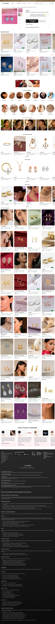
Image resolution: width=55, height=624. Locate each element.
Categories (19, 3)
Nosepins (26, 477)
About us (2, 452)
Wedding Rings (10, 483)
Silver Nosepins (33, 472)
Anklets (38, 477)
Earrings (7, 7)
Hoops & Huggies (13, 7)
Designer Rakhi (23, 486)
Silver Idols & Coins (40, 472)
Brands (12, 3)
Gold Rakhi (28, 486)
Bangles (23, 477)
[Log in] (50, 3)
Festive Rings (22, 483)
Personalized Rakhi (39, 486)
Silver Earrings (3, 472)
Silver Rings (14, 472)
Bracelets (10, 477)
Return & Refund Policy (4, 456)
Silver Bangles (28, 472)
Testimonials (3, 461)
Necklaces (6, 477)
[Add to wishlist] (12, 226)
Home (4, 7)
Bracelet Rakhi (32, 486)
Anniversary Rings (4, 483)
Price (29, 3)
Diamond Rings (14, 478)
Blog (2, 462)
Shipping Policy (3, 457)
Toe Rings (35, 477)
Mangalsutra (31, 477)
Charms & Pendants (18, 477)
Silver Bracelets (9, 472)
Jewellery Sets (42, 477)
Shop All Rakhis (17, 486)
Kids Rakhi (44, 486)
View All (51, 31)
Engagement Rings (16, 483)
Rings (13, 477)
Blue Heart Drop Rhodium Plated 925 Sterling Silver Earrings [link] (26, 7)
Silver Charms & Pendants (21, 472)
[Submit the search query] (35, 3)
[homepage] (5, 3)
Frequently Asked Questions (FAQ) (6, 453)
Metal (25, 3)
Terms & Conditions (4, 458)
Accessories (10, 478)
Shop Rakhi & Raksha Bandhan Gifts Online (8, 486)
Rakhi (6, 478)
